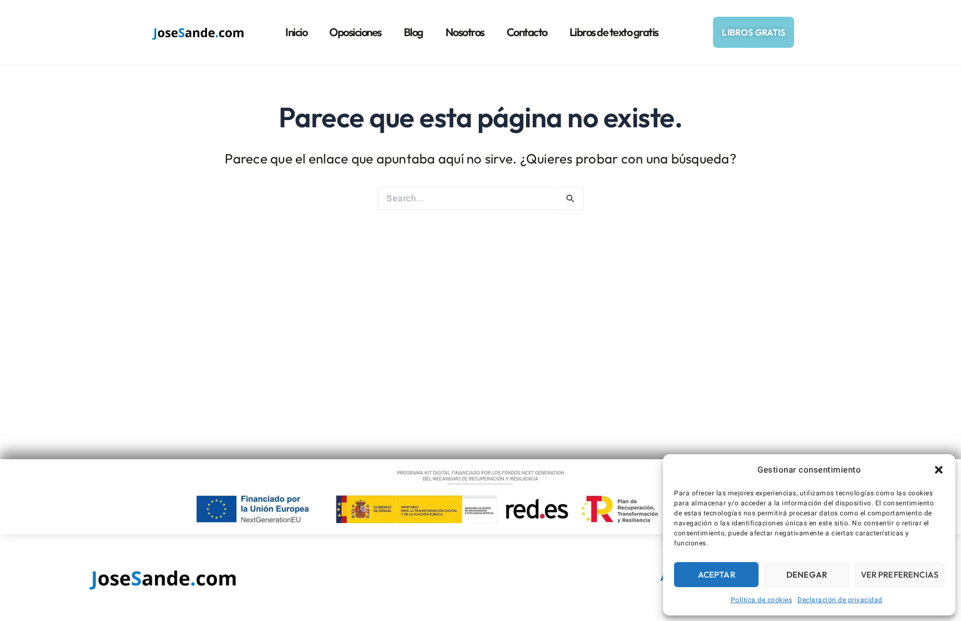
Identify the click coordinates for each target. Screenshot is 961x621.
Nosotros (464, 32)
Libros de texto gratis (613, 32)
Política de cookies (761, 600)
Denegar (806, 574)
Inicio (296, 32)
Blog (413, 32)
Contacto (527, 32)
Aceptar (716, 574)
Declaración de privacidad (840, 600)
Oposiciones (355, 32)
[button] (938, 469)
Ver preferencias (899, 574)
